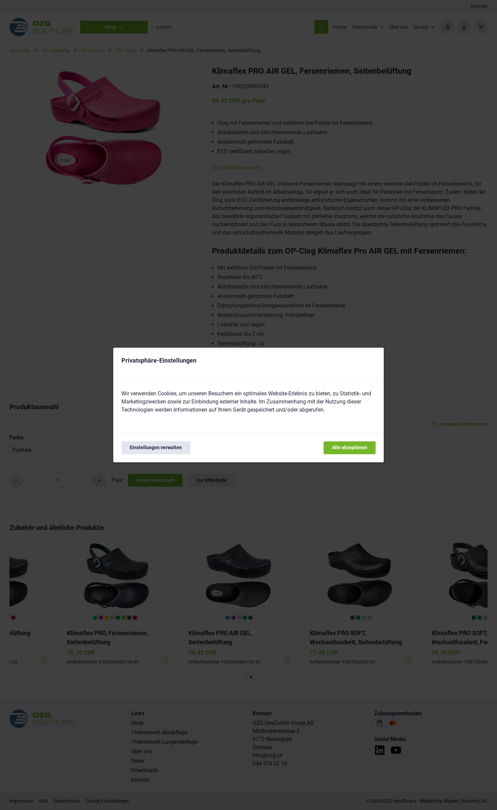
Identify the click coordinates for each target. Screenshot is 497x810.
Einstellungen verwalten (156, 447)
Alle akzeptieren (349, 447)
